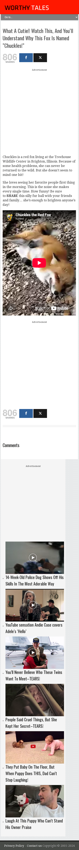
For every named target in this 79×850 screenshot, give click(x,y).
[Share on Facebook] (26, 57)
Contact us (35, 845)
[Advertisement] (39, 111)
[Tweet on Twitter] (40, 57)
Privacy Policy (14, 845)
